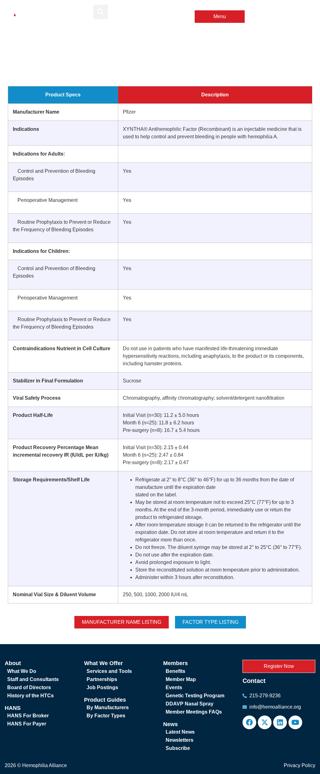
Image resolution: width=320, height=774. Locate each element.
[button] (100, 12)
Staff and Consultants (33, 679)
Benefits (175, 671)
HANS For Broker (28, 715)
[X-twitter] (265, 722)
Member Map (181, 679)
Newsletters (179, 740)
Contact (254, 680)
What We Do (21, 671)
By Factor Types (106, 715)
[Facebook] (249, 722)
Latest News (180, 732)
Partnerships (102, 679)
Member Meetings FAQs (194, 712)
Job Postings (102, 687)
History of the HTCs (30, 695)
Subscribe (178, 748)
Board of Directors (29, 687)
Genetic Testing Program (195, 695)
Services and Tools (109, 671)
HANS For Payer (26, 723)
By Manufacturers (108, 707)
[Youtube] (295, 722)
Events (174, 687)
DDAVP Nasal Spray (189, 703)
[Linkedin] (280, 722)
